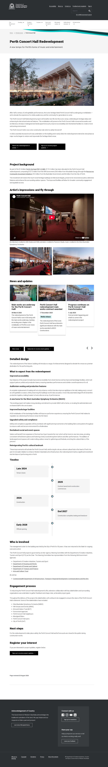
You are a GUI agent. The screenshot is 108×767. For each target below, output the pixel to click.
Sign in (90, 6)
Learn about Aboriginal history (22, 725)
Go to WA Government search (84, 15)
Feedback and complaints (79, 6)
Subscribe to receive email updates (38, 349)
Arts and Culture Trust (20, 571)
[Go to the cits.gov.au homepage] (18, 6)
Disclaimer (33, 757)
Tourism (38, 22)
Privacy (42, 757)
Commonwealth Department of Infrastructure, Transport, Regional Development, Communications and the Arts (51, 579)
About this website (53, 757)
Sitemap (13, 759)
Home (11, 33)
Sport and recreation (48, 23)
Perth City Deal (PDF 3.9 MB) (35, 169)
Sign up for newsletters (70, 720)
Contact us (68, 6)
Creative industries (29, 23)
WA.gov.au (14, 757)
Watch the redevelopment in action (21, 147)
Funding (20, 22)
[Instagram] (67, 715)
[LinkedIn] (75, 715)
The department (12, 23)
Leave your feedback (69, 741)
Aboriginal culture (57, 23)
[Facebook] (63, 715)
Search (90, 11)
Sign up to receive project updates (49, 147)
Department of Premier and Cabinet (25, 566)
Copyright (23, 757)
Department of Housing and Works (25, 564)
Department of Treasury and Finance (25, 569)
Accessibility (52, 6)
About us (60, 6)
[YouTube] (71, 715)
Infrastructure (76, 22)
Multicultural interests (67, 23)
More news (15, 349)
